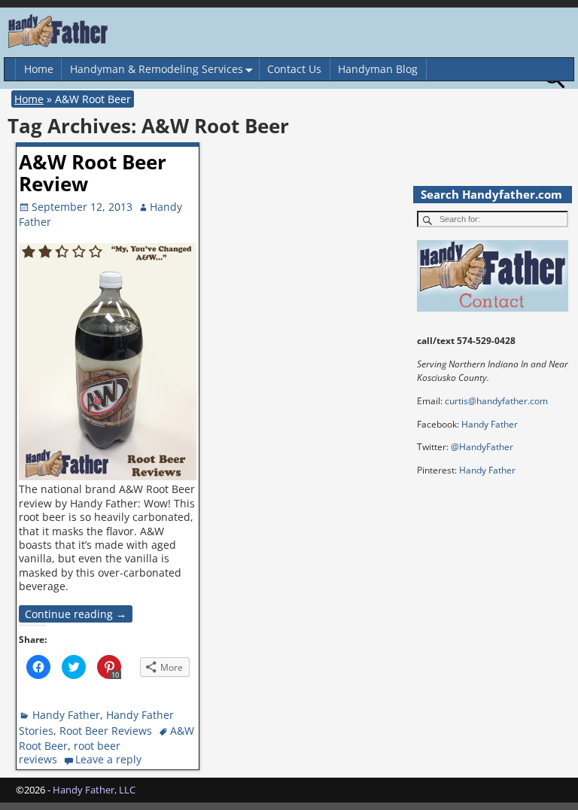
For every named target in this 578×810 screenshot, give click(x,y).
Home (38, 69)
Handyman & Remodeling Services (156, 69)
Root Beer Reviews (105, 730)
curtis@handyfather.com (496, 400)
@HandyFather (482, 446)
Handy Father (66, 715)
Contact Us (294, 69)
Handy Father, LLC (94, 789)
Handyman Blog (378, 69)
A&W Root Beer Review (92, 172)
